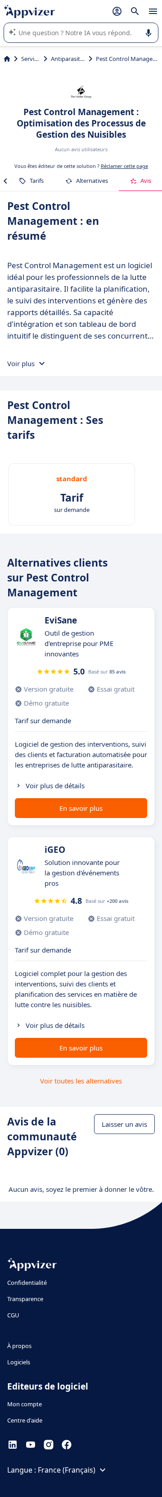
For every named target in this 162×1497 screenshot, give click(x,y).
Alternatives (92, 181)
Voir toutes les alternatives (81, 1080)
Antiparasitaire (68, 59)
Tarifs (37, 181)
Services (30, 59)
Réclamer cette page (124, 166)
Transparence (25, 1299)
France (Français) (66, 1470)
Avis (145, 181)
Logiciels (18, 1362)
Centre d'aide (24, 1420)
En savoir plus (81, 808)
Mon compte (24, 1404)
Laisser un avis (124, 1124)
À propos (19, 1346)
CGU (13, 1315)
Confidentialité (27, 1282)
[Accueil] (7, 59)
